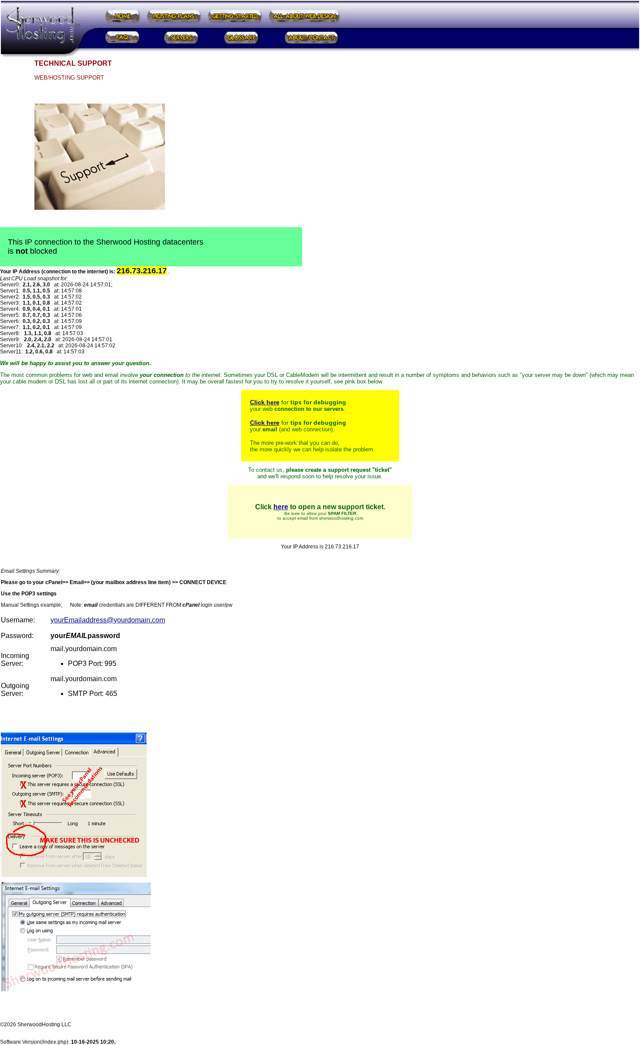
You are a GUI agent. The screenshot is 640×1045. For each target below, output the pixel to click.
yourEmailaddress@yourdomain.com (108, 620)
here (280, 507)
